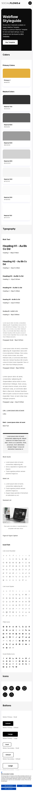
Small (7, 744)
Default (8, 723)
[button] (30, 3)
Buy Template (10, 42)
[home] (10, 3)
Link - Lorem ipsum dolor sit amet (13, 410)
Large (10, 734)
